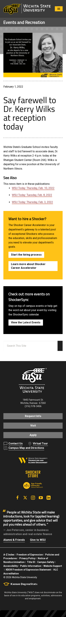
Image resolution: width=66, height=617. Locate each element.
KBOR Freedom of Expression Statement (28, 569)
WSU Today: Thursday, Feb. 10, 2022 (33, 188)
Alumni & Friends (14, 539)
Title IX (31, 562)
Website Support (52, 566)
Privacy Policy (27, 558)
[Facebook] (17, 498)
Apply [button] (33, 435)
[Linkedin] (49, 498)
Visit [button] (33, 425)
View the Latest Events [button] (25, 322)
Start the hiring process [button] (26, 254)
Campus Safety (45, 562)
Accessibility (10, 566)
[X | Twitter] (25, 498)
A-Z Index (8, 554)
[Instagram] (33, 498)
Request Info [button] (33, 416)
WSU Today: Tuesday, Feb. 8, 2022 (32, 195)
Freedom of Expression (30, 554)
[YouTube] (41, 498)
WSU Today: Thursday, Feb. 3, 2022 (32, 202)
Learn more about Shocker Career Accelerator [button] (28, 266)
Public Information (30, 566)
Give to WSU (38, 539)
